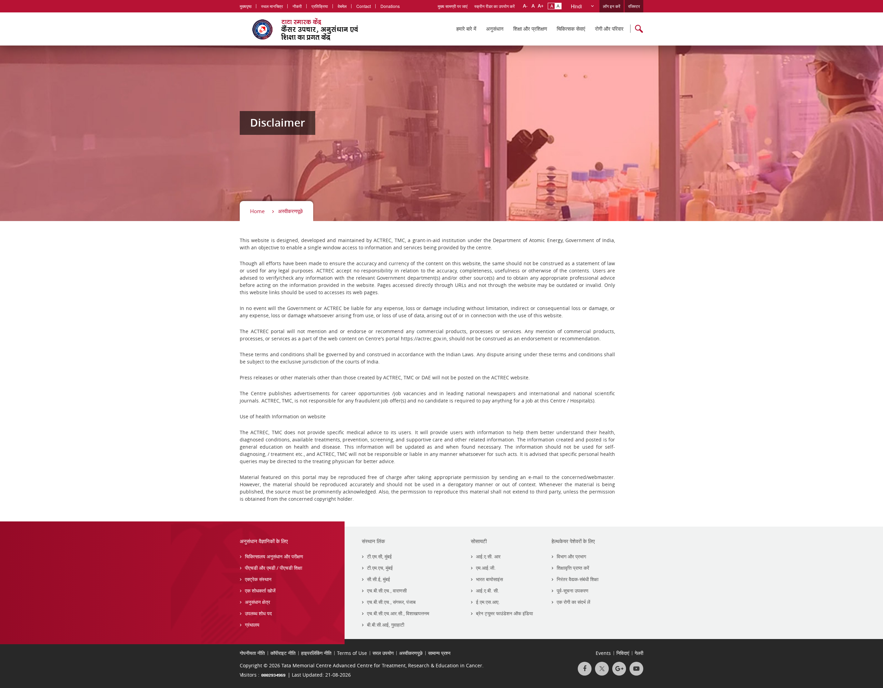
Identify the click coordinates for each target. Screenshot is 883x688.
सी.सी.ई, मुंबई (378, 579)
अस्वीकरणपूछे (290, 211)
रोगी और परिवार (609, 28)
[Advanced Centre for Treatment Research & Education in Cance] (314, 29)
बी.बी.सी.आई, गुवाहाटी (385, 624)
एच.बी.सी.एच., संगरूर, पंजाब (391, 602)
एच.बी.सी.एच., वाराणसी (387, 590)
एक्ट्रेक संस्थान (258, 579)
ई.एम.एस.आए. (488, 602)
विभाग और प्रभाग (571, 556)
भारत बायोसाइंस (489, 579)
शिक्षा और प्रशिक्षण (530, 28)
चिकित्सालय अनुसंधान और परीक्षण (274, 556)
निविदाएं (622, 653)
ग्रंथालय (252, 624)
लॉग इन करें (611, 6)
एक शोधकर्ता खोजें (260, 590)
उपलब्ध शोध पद (258, 613)
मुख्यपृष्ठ (245, 6)
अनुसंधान (495, 28)
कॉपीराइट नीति (283, 653)
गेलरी (639, 653)
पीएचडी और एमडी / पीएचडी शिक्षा (273, 568)
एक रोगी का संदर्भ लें (573, 602)
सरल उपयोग (383, 653)
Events (603, 653)
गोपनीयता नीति (252, 653)
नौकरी (297, 6)
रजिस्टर (634, 6)
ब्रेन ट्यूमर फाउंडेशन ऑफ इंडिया (504, 613)
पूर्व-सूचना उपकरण (572, 590)
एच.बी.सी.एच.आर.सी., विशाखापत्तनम (398, 613)
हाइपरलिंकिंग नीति (316, 653)
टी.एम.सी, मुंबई (379, 556)
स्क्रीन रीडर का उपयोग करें (494, 6)
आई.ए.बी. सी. (487, 590)
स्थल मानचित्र (272, 6)
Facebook (585, 669)
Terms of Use (352, 653)
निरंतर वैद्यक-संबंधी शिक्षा (577, 579)
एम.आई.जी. (486, 568)
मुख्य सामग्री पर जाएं (452, 6)
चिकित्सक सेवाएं (571, 28)
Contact (363, 6)
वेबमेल (342, 6)
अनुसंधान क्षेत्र (257, 602)
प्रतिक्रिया (319, 6)
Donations (390, 6)
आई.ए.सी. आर (488, 556)
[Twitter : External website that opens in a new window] (602, 669)
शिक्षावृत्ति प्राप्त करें (573, 568)
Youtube (636, 669)
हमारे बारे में (466, 28)
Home (257, 211)
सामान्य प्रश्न (439, 653)
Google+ (619, 669)
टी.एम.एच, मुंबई (380, 568)
